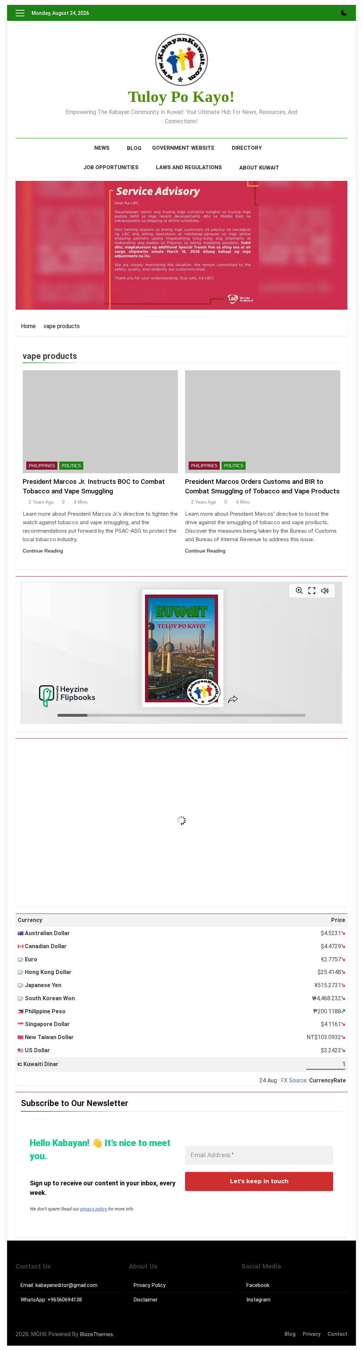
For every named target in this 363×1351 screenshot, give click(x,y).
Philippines (42, 465)
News (102, 148)
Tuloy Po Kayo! (181, 96)
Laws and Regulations (189, 167)
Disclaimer (146, 1299)
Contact (337, 1334)
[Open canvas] (20, 13)
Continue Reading (43, 551)
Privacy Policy (150, 1285)
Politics (71, 465)
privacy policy (93, 1209)
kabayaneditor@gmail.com (66, 1285)
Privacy (311, 1334)
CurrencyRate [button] (327, 1080)
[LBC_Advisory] (181, 245)
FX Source (294, 1080)
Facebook (257, 1285)
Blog (134, 148)
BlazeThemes (96, 1334)
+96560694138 (65, 1299)
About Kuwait (259, 168)
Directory (247, 148)
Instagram (258, 1299)
